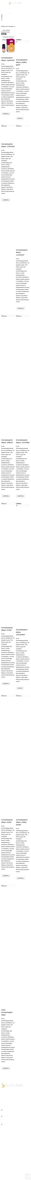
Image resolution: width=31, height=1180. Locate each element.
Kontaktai (4, 1167)
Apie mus (4, 1169)
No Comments (23, 1112)
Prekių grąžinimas (6, 1141)
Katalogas (4, 1163)
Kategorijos (6, 11)
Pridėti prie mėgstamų (3, 110)
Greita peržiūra (3, 118)
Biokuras (16, 1110)
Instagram (4, 1158)
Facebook (4, 1161)
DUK (2, 1150)
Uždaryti (4, 39)
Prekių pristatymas (6, 1144)
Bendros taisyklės (6, 1147)
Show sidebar (6, 30)
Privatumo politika (6, 1138)
